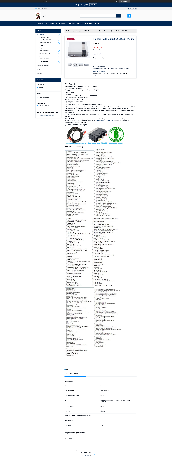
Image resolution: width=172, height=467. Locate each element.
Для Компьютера (44, 56)
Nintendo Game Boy (45, 53)
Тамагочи (42, 45)
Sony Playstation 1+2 (45, 50)
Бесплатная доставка (99, 66)
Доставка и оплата (75, 23)
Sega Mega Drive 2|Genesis (47, 39)
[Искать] (118, 16)
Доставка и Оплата (43, 65)
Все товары (50, 23)
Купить (93, 5)
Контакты (88, 23)
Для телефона (44, 61)
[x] (67, 370)
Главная (40, 23)
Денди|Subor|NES (81, 31)
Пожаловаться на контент (79, 454)
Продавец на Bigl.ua (86, 452)
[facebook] (65, 370)
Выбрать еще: (100, 58)
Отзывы (62, 23)
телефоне (110, 120)
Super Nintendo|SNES (45, 42)
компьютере (100, 120)
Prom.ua (94, 450)
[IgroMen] (38, 19)
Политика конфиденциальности (95, 454)
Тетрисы (42, 48)
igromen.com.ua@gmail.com (46, 115)
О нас (97, 23)
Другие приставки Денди (95, 31)
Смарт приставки (44, 58)
